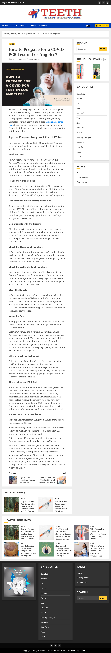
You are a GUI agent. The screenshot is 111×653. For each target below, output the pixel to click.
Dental (79, 108)
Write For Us (82, 182)
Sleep (33, 26)
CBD (78, 103)
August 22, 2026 (63, 539)
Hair (78, 123)
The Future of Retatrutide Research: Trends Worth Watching (61, 506)
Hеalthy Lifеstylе (84, 137)
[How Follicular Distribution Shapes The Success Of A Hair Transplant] (11, 549)
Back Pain (24, 26)
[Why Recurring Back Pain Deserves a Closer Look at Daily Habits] (81, 532)
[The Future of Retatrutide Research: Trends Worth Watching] (45, 504)
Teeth (14, 26)
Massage (80, 142)
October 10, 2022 (35, 59)
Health (5, 26)
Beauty (79, 99)
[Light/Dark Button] (88, 26)
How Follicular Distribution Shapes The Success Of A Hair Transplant (29, 551)
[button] (92, 26)
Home (79, 172)
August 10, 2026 (97, 556)
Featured (80, 113)
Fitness (79, 118)
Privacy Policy (82, 177)
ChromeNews (72, 650)
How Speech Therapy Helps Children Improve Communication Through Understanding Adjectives (64, 553)
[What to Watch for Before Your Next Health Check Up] (99, 71)
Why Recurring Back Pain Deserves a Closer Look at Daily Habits (98, 534)
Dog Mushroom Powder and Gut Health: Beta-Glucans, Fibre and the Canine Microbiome (28, 507)
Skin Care (81, 147)
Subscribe (103, 26)
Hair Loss (43, 26)
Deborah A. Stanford (18, 59)
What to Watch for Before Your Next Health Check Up (97, 549)
